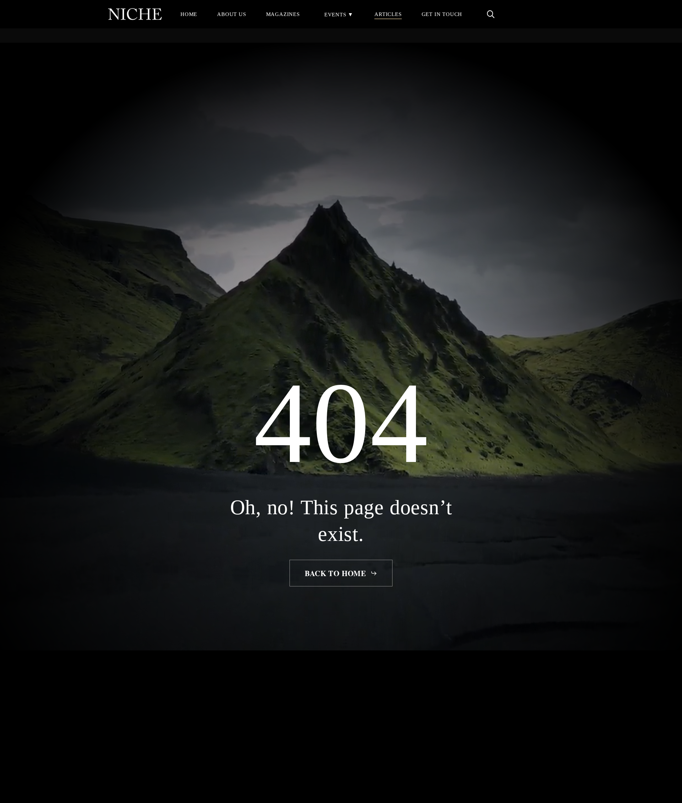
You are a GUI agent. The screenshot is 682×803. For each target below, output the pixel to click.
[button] (341, 573)
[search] (490, 14)
